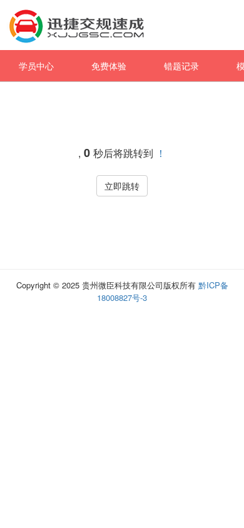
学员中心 (36, 65)
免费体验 (108, 65)
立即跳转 (122, 186)
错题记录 (181, 65)
